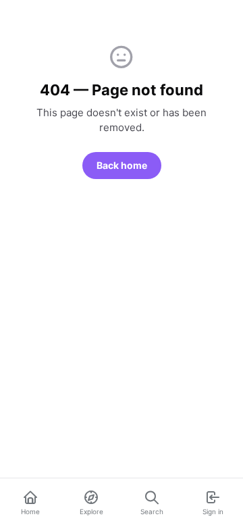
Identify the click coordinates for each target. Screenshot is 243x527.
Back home (122, 165)
